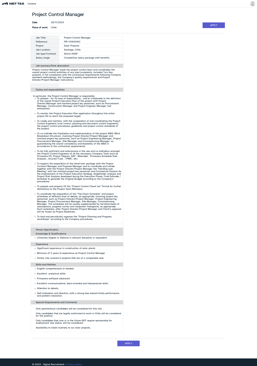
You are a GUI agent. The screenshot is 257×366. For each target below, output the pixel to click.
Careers (32, 4)
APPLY (213, 25)
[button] (252, 3)
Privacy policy (74, 364)
